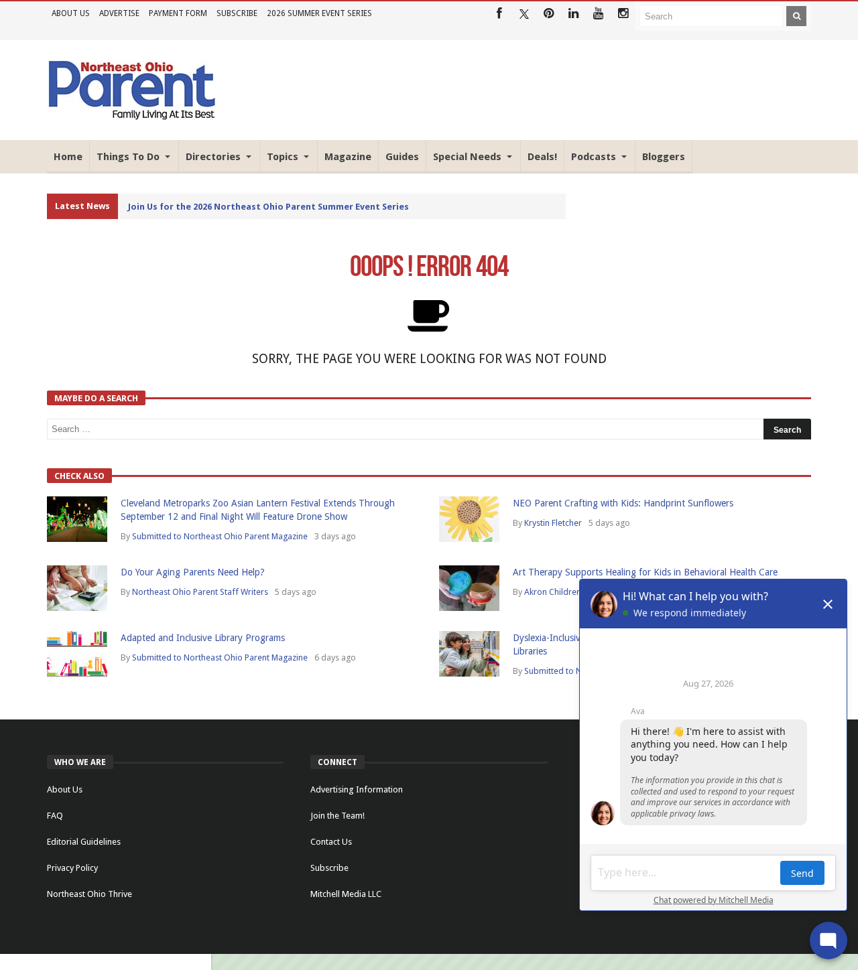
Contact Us (331, 842)
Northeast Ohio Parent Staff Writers (200, 592)
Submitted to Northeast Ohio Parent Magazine (220, 536)
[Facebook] (499, 13)
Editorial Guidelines (84, 842)
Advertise (119, 13)
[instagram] (623, 13)
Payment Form (178, 13)
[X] (523, 13)
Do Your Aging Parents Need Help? (193, 572)
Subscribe (237, 13)
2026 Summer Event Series (319, 13)
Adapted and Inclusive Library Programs (203, 637)
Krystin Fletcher (553, 523)
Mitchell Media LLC (345, 894)
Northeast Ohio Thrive (89, 894)
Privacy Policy (72, 868)
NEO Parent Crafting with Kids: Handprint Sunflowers (623, 503)
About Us (71, 13)
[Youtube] (598, 13)
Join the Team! (337, 816)
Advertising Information (356, 789)
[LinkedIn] (573, 13)
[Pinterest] (548, 13)
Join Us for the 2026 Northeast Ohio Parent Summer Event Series (268, 207)
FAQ (55, 816)
